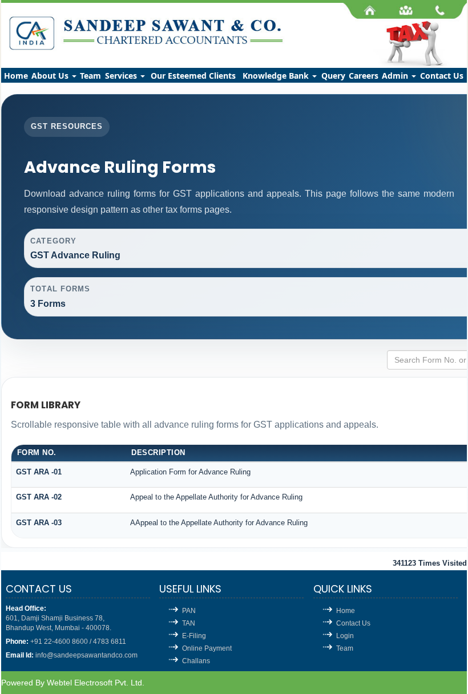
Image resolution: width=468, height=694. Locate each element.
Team (90, 75)
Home (16, 75)
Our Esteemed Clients (193, 75)
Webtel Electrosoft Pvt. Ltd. (95, 682)
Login (345, 636)
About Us (51, 75)
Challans (196, 661)
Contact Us (441, 75)
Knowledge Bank (277, 75)
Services (122, 75)
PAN (189, 611)
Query (333, 75)
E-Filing (194, 636)
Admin (396, 75)
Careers (363, 75)
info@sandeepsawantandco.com (86, 655)
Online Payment (207, 648)
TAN (188, 623)
